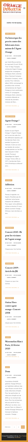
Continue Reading (11, 106)
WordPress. (17, 437)
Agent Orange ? (12, 120)
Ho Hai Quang (17, 56)
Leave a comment (11, 58)
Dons (7, 367)
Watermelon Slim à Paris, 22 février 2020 (14, 345)
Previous (7, 427)
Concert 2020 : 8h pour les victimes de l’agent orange (13, 235)
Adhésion (9, 180)
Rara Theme (22, 436)
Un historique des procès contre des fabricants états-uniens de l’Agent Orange (13, 45)
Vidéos (8, 337)
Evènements (9, 227)
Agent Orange (10, 33)
